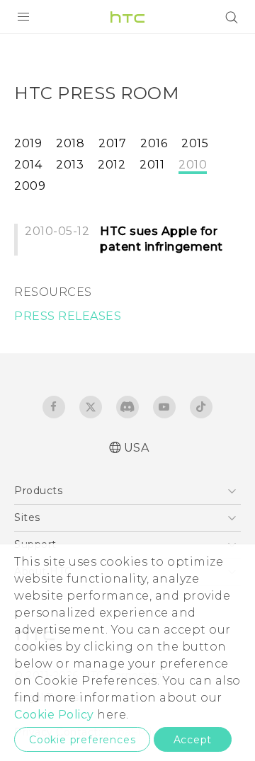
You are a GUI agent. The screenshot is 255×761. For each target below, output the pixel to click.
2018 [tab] (70, 143)
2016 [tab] (153, 143)
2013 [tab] (70, 164)
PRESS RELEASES (67, 316)
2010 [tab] (192, 164)
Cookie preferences (82, 739)
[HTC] (127, 16)
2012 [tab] (111, 164)
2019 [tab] (28, 143)
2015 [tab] (194, 143)
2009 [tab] (29, 186)
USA (136, 447)
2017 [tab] (112, 143)
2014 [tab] (28, 164)
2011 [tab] (152, 164)
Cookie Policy (54, 714)
